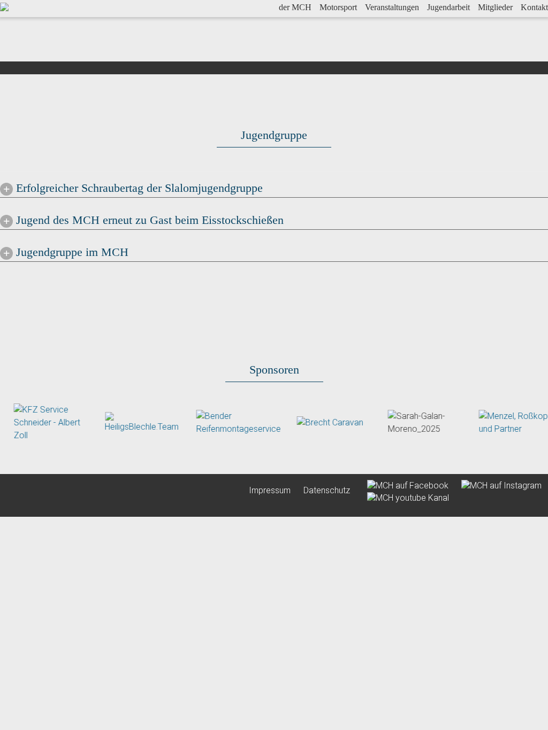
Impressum (270, 490)
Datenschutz (326, 490)
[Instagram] (496, 485)
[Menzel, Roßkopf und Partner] (507, 422)
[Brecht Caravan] (321, 422)
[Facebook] (403, 485)
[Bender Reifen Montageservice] (230, 422)
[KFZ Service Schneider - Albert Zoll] (42, 422)
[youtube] (402, 497)
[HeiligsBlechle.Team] (133, 422)
